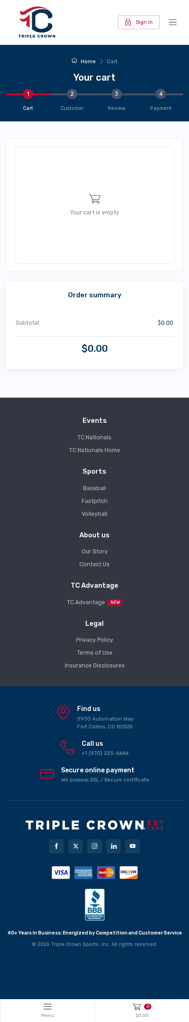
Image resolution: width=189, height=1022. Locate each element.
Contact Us (94, 564)
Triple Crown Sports (75, 944)
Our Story (95, 551)
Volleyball (94, 514)
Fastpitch (95, 501)
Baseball (94, 488)
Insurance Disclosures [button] (95, 665)
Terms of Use (94, 653)
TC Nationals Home (94, 450)
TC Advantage (93, 602)
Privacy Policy (94, 640)
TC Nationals (94, 437)
